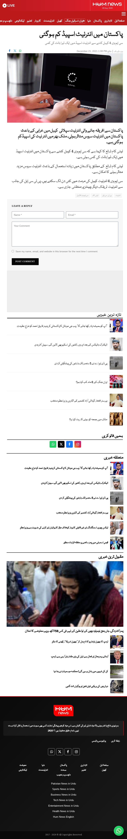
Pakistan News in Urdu (63, 783)
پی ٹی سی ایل (106, 195)
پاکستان (97, 21)
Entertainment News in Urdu (63, 805)
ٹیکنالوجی (19, 21)
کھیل (59, 21)
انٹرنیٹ (118, 195)
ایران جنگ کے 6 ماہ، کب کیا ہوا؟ (91, 382)
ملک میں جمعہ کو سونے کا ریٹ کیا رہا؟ (88, 420)
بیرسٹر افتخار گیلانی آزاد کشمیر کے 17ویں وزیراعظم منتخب (78, 401)
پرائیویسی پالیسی (99, 741)
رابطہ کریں (115, 741)
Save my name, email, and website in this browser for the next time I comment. (57, 251)
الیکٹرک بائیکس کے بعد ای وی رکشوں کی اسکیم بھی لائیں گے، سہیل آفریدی (70, 345)
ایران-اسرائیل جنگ (74, 21)
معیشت (23, 765)
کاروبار (38, 21)
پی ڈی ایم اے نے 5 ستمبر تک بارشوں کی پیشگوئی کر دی (80, 363)
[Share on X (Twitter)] (14, 50)
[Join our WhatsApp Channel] (119, 831)
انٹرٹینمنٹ (48, 21)
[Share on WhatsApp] (20, 50)
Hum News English (63, 816)
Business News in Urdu (63, 794)
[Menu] (123, 15)
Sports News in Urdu (63, 789)
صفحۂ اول (120, 21)
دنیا (89, 21)
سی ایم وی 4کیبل (82, 195)
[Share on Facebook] (9, 50)
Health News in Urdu (63, 811)
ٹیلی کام (95, 195)
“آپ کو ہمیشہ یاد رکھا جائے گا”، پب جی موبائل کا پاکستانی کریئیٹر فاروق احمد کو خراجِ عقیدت (62, 326)
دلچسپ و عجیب (64, 775)
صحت (63, 770)
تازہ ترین (108, 21)
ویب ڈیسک (118, 51)
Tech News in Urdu (63, 800)
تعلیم (29, 21)
